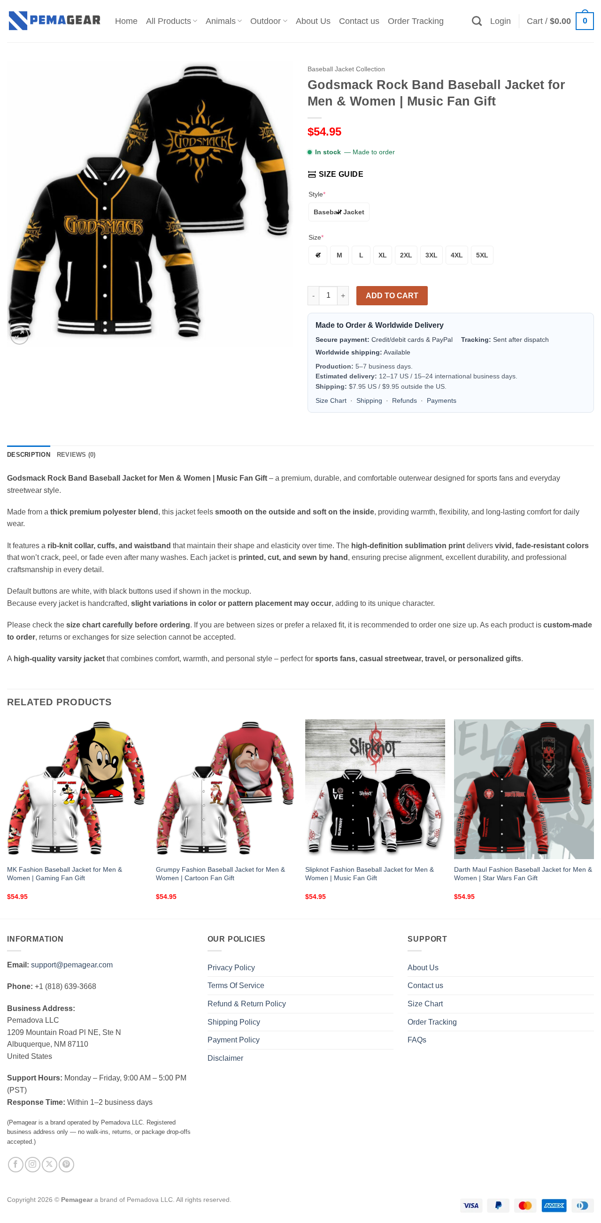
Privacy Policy (231, 968)
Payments (441, 400)
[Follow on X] (49, 1164)
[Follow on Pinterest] (66, 1164)
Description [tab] (28, 454)
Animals (221, 21)
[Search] (477, 20)
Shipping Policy (234, 1022)
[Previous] (7, 818)
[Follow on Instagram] (32, 1164)
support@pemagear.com (72, 965)
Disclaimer (225, 1058)
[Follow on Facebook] (15, 1164)
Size (316, 237)
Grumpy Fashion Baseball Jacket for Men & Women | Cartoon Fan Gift (220, 874)
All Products (168, 21)
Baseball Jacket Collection (346, 69)
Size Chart (331, 400)
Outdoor (265, 21)
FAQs (417, 1040)
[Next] (593, 818)
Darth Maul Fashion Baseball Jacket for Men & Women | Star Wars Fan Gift (523, 874)
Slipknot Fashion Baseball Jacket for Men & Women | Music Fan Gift (369, 874)
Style (316, 194)
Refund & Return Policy (247, 1004)
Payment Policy (234, 1040)
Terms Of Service (236, 985)
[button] (500, 21)
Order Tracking (416, 21)
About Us (313, 21)
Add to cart (392, 296)
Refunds (404, 400)
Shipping (369, 400)
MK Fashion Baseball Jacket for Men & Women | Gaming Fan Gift (64, 874)
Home (126, 21)
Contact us (359, 21)
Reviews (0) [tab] (76, 454)
